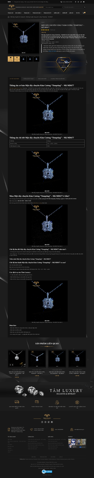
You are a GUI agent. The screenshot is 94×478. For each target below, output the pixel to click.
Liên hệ (71, 13)
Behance (54, 459)
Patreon (72, 459)
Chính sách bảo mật (32, 448)
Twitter (26, 459)
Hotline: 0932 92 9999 (39, 428)
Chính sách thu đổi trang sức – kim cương (37, 439)
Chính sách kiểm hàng (33, 446)
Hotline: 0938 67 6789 (38, 430)
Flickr (39, 459)
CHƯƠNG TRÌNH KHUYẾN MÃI (57, 78)
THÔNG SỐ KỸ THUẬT (28, 78)
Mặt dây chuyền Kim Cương (15, 88)
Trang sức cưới (43, 456)
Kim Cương (18, 13)
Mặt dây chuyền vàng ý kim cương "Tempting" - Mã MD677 (57, 372)
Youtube (42, 459)
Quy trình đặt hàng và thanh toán (35, 443)
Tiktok (58, 459)
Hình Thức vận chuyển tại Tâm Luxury (36, 445)
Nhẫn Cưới (56, 13)
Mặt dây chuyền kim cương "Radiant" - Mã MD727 (17, 372)
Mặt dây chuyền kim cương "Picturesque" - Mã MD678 (37, 372)
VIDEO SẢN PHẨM (42, 78)
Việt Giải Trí (10, 450)
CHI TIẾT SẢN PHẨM (14, 78)
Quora (65, 459)
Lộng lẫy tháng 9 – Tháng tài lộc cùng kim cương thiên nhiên (27, 1)
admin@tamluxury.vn (79, 429)
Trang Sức (26, 13)
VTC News (10, 444)
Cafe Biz (9, 448)
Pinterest (35, 459)
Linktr (69, 459)
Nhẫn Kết (64, 13)
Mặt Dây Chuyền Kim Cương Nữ (18, 17)
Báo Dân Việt (10, 446)
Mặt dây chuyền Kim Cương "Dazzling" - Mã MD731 (77, 372)
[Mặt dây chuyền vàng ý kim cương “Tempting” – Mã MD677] (23, 59)
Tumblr (50, 459)
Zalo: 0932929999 (59, 429)
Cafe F (9, 452)
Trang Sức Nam (36, 13)
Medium (46, 459)
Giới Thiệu (10, 439)
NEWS (9, 1)
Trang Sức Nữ (47, 13)
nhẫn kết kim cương (37, 203)
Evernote (31, 459)
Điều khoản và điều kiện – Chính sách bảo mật (17, 442)
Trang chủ (10, 13)
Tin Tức (78, 13)
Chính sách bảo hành (32, 441)
